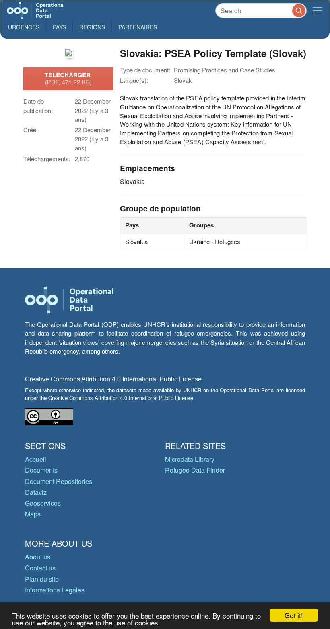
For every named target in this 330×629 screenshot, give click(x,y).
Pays (59, 27)
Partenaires (137, 27)
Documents (41, 470)
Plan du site (42, 579)
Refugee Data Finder (195, 470)
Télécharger (68, 78)
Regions (92, 27)
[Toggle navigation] (317, 11)
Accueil (35, 459)
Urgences (23, 27)
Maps (33, 513)
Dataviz (36, 492)
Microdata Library (189, 459)
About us (37, 556)
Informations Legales (55, 589)
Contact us (40, 567)
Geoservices (43, 503)
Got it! (294, 615)
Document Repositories (58, 481)
